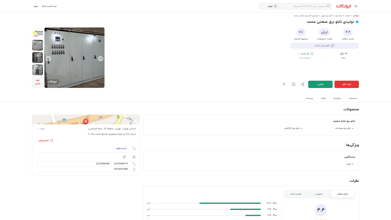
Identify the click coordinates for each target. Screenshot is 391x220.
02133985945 (103, 163)
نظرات (323, 98)
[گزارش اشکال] (284, 84)
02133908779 (121, 163)
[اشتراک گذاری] (302, 84)
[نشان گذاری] (293, 84)
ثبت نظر (346, 84)
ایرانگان (356, 16)
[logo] (343, 6)
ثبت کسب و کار (49, 6)
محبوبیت (319, 194)
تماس (320, 84)
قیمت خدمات (295, 194)
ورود (35, 6)
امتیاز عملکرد (342, 194)
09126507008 (121, 169)
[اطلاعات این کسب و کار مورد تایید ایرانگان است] (357, 22)
